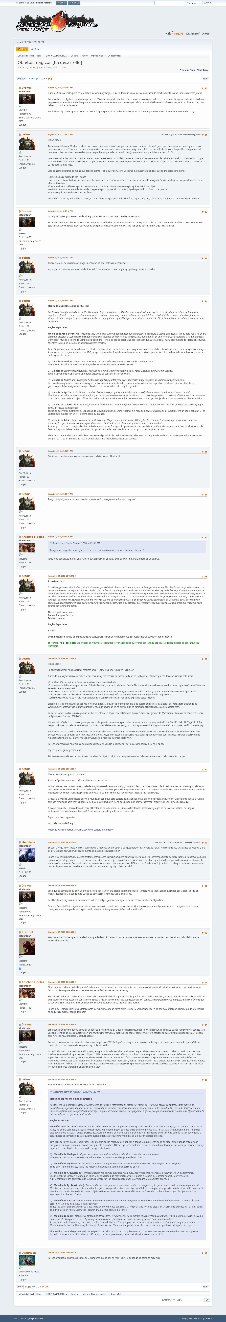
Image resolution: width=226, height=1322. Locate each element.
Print (206, 78)
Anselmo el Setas (33, 537)
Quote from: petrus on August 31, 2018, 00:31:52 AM (76, 1091)
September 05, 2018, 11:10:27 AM (62, 842)
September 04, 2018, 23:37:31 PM (62, 658)
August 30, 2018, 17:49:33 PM (60, 134)
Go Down (21, 78)
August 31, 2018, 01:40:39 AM (60, 536)
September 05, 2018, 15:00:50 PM (62, 885)
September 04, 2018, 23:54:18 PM (62, 769)
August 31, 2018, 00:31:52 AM (60, 300)
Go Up (20, 1286)
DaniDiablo (29, 1252)
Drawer (26, 88)
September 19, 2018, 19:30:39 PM (62, 1079)
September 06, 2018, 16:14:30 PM (62, 1024)
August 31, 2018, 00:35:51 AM (60, 451)
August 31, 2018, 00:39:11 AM (60, 494)
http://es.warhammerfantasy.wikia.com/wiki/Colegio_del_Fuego (80, 829)
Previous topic (187, 70)
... (42, 78)
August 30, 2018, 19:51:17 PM (60, 257)
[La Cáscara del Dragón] (20, 968)
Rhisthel (27, 932)
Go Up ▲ (208, 1318)
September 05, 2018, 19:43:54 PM (62, 982)
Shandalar (28, 842)
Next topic (202, 70)
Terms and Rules (195, 1318)
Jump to (165, 1299)
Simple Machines (36, 1319)
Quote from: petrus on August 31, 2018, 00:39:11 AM (76, 543)
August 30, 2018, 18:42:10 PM (60, 211)
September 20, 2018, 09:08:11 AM (62, 1252)
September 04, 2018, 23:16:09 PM (62, 576)
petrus (26, 134)
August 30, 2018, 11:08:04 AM (60, 87)
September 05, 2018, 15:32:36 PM (62, 932)
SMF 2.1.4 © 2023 (21, 1319)
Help (184, 1318)
